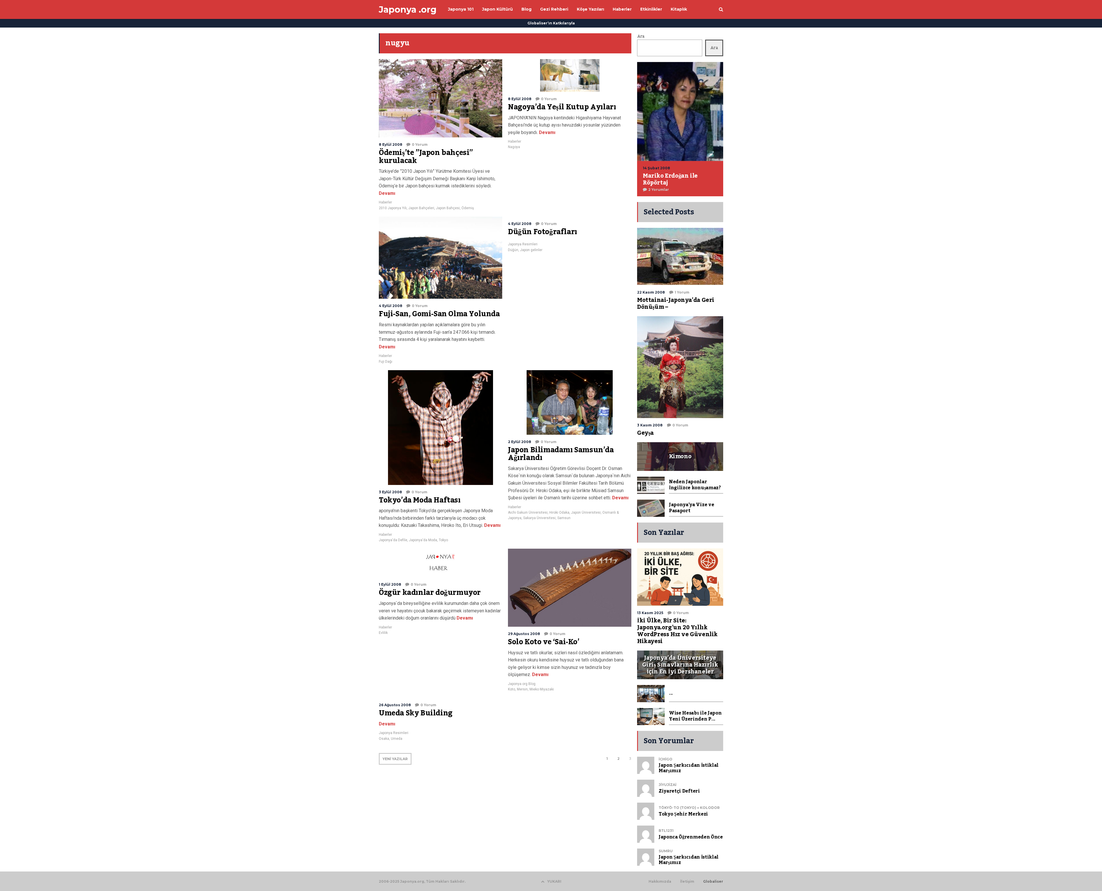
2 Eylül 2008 (519, 442)
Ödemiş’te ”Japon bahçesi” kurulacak (426, 156)
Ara (641, 36)
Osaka (384, 739)
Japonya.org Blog (522, 684)
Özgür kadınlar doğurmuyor (430, 592)
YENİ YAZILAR (395, 759)
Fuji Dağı (385, 362)
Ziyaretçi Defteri (679, 791)
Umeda (396, 739)
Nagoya (514, 147)
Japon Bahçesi (448, 208)
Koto (511, 689)
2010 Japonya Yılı (393, 208)
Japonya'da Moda (423, 540)
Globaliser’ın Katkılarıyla (551, 23)
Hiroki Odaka (559, 512)
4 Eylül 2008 (390, 306)
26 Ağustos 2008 (395, 705)
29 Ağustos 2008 (524, 634)
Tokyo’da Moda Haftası (420, 500)
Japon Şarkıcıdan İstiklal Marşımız (689, 768)
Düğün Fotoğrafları (542, 232)
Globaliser (713, 881)
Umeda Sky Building (416, 713)
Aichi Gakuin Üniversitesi (528, 512)
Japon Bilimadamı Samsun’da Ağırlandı (561, 454)
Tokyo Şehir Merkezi (683, 814)
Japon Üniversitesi (586, 512)
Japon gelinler (531, 250)
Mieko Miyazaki (541, 689)
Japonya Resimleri (523, 244)
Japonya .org (407, 9)
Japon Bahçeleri (421, 208)
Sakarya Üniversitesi (539, 518)
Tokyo (443, 540)
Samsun (564, 518)
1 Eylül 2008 (390, 584)
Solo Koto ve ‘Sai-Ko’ (543, 642)
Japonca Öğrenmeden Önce (691, 837)
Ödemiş (467, 208)
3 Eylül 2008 (390, 492)
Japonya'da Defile (393, 540)
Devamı (387, 193)
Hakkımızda (660, 881)
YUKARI (554, 881)
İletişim (687, 881)
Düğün (513, 250)
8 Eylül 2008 (390, 144)
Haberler (385, 202)
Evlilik (383, 633)
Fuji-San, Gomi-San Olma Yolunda (439, 314)
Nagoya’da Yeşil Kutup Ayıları (562, 107)
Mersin (522, 689)
